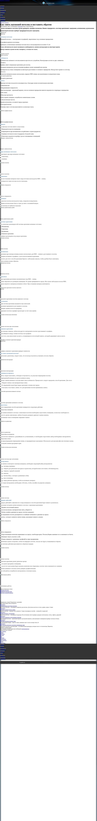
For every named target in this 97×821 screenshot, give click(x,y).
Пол (1, 15)
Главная (2, 6)
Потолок (2, 13)
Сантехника (3, 11)
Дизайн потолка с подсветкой (7, 613)
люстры (2, 635)
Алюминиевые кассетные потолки (8, 606)
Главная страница (4, 22)
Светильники (3, 640)
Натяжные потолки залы (6, 591)
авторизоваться (25, 629)
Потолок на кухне (4, 590)
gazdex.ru (50, 3)
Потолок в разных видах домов (7, 609)
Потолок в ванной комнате (6, 592)
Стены (1, 641)
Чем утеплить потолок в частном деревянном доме (12, 625)
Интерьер (3, 18)
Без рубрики (3, 631)
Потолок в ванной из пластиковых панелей (10, 617)
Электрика (3, 20)
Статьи (2, 8)
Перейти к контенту (5, 0)
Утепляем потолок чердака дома (8, 621)
